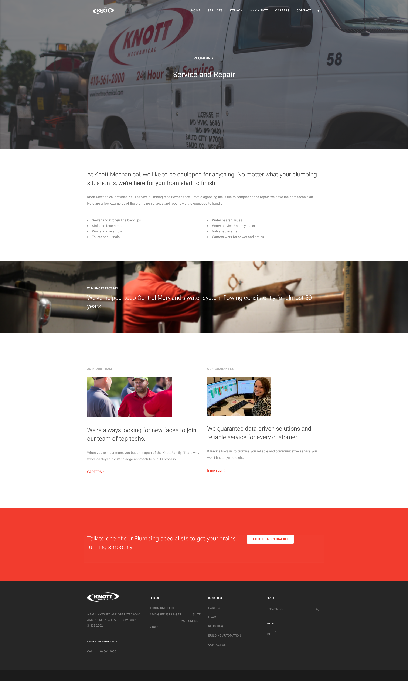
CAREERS (95, 472)
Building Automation (224, 635)
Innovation (215, 470)
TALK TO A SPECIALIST (270, 539)
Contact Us (217, 644)
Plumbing (215, 626)
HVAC (212, 617)
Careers (214, 608)
